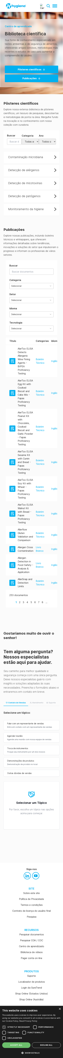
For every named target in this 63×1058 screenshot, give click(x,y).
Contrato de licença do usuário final (31, 910)
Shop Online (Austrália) (31, 999)
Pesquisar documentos (31, 934)
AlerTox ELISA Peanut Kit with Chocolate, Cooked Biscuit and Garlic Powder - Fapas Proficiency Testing (25, 428)
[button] (48, 6)
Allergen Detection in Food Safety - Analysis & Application (25, 565)
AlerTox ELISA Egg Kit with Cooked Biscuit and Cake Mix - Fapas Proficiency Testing (25, 393)
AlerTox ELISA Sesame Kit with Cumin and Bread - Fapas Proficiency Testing (25, 462)
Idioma (15, 311)
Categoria (27, 135)
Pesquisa (31, 916)
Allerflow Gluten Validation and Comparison (25, 535)
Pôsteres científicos (29, 69)
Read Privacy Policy (28, 1021)
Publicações (29, 78)
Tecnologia (15, 325)
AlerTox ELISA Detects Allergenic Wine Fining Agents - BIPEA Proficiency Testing (25, 361)
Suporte (31, 975)
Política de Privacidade (31, 899)
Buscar (11, 135)
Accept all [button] (16, 1045)
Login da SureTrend (31, 987)
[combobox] (31, 286)
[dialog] (31, 1032)
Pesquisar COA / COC (31, 940)
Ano (41, 135)
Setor (15, 297)
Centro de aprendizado (18, 26)
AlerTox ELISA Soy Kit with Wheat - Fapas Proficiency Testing (25, 488)
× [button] (60, 1009)
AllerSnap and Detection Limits (25, 583)
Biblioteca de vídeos (32, 952)
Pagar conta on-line (31, 958)
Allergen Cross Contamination (25, 549)
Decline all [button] (46, 1045)
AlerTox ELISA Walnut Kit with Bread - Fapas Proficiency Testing (25, 513)
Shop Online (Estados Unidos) (31, 993)
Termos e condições (32, 904)
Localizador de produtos (31, 981)
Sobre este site (31, 893)
